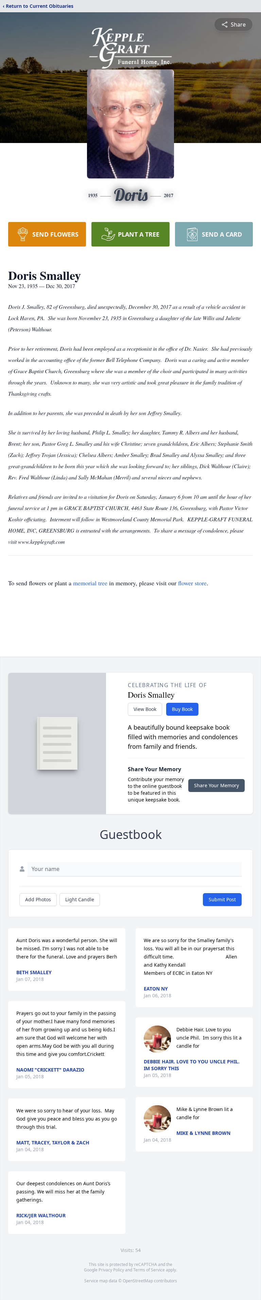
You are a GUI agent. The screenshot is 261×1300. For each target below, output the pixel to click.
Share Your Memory (216, 785)
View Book (145, 709)
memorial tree (90, 583)
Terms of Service (149, 1270)
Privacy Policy (111, 1270)
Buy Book (182, 709)
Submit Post (222, 899)
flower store (192, 583)
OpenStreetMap (138, 1281)
